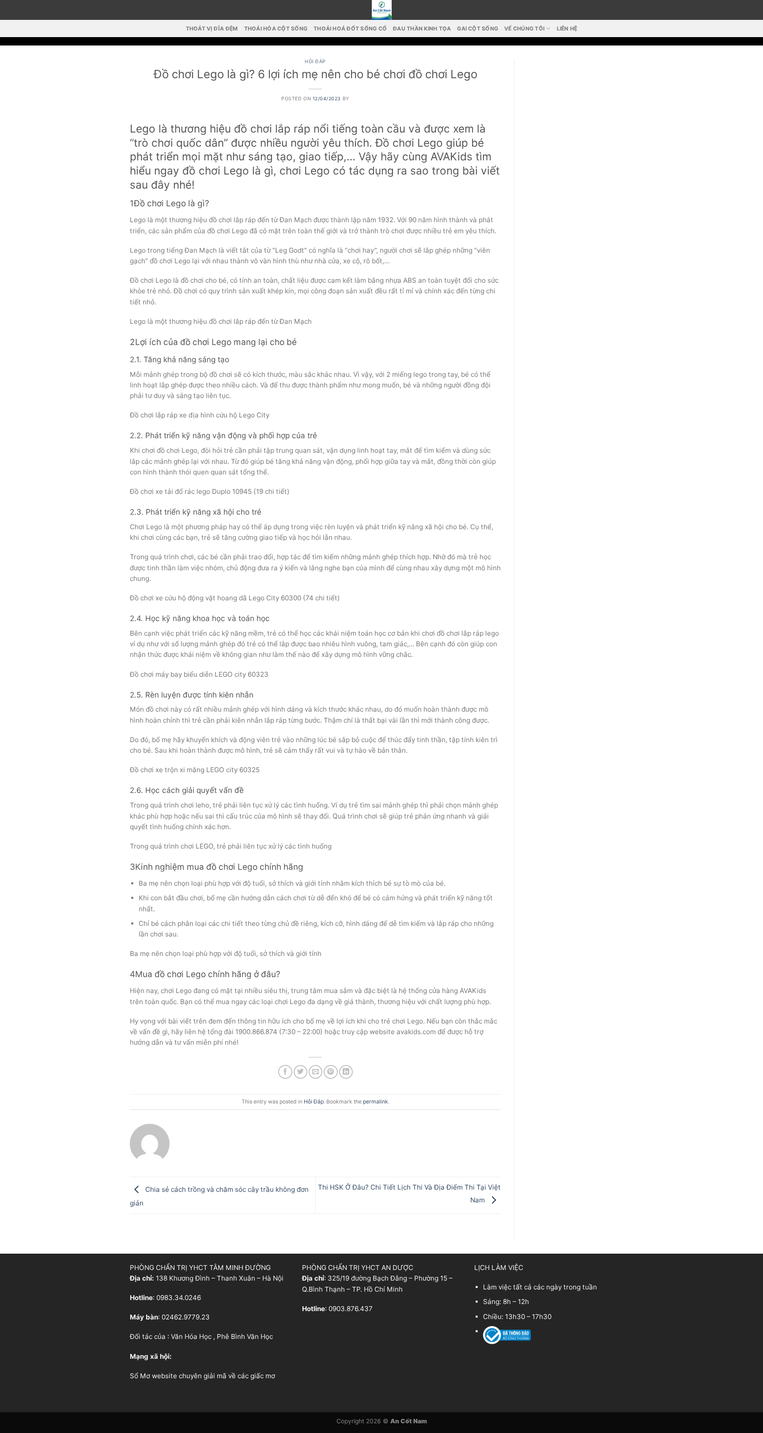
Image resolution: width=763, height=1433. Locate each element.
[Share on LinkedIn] (346, 1072)
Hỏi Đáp (315, 61)
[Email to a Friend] (315, 1072)
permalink (375, 1101)
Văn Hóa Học (191, 1336)
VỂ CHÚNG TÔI (524, 28)
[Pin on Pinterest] (330, 1072)
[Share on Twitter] (300, 1072)
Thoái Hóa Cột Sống (275, 28)
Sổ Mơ (140, 1376)
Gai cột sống (477, 28)
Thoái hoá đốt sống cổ (350, 28)
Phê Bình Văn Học (245, 1336)
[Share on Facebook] (285, 1072)
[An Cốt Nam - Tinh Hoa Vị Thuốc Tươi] (381, 10)
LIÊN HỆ (567, 28)
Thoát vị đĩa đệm (212, 28)
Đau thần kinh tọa (422, 28)
